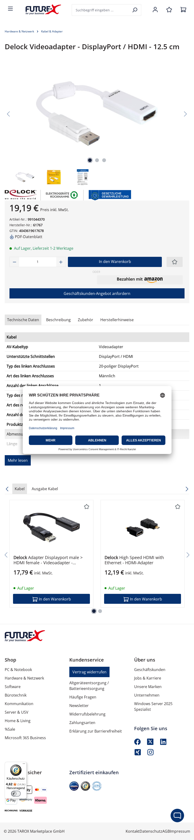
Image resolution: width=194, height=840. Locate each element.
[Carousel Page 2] (100, 611)
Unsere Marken (148, 686)
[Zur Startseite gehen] (40, 9)
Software (13, 686)
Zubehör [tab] (85, 319)
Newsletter (79, 705)
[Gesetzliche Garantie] (109, 194)
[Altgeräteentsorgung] (62, 194)
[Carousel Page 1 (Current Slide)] (94, 611)
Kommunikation (19, 703)
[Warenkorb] (183, 10)
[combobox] (100, 10)
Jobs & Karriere (147, 678)
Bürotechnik (15, 695)
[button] (140, 279)
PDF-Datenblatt (28, 236)
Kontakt (133, 831)
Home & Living (18, 720)
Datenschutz (151, 831)
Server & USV (16, 712)
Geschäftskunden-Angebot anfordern (97, 293)
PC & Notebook (18, 669)
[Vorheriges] (8, 113)
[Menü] (10, 9)
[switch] (16, 793)
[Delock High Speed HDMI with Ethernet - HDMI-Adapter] (143, 527)
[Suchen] (135, 10)
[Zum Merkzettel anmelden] (174, 262)
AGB (166, 831)
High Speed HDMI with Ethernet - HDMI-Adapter (134, 560)
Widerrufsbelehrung (87, 714)
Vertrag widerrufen (89, 672)
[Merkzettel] (169, 10)
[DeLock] (20, 195)
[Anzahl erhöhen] (61, 262)
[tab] (58, 320)
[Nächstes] (185, 113)
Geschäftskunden (149, 669)
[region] (97, 124)
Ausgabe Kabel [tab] (45, 488)
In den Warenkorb (115, 261)
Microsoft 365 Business (25, 737)
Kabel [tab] (20, 488)
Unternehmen (146, 695)
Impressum (180, 831)
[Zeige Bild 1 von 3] (90, 160)
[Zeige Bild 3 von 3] (104, 160)
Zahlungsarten (82, 722)
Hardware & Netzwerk (24, 678)
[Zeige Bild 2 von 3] (97, 160)
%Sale (10, 729)
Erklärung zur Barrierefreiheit (95, 731)
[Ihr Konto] (155, 10)
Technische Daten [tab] (23, 319)
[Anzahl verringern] (14, 262)
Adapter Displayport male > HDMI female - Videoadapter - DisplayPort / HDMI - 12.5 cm (48, 560)
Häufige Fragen (82, 697)
